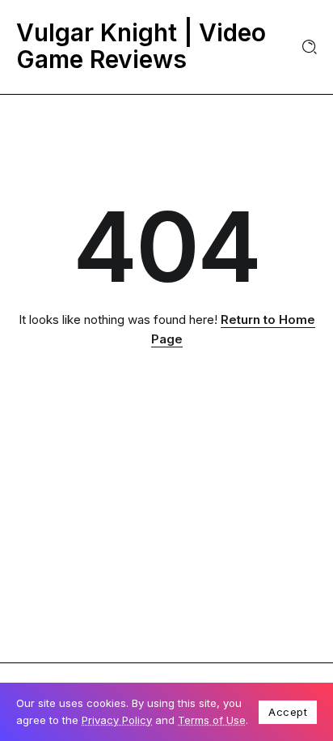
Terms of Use (212, 719)
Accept (287, 711)
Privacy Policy (117, 719)
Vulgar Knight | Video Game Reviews (141, 46)
